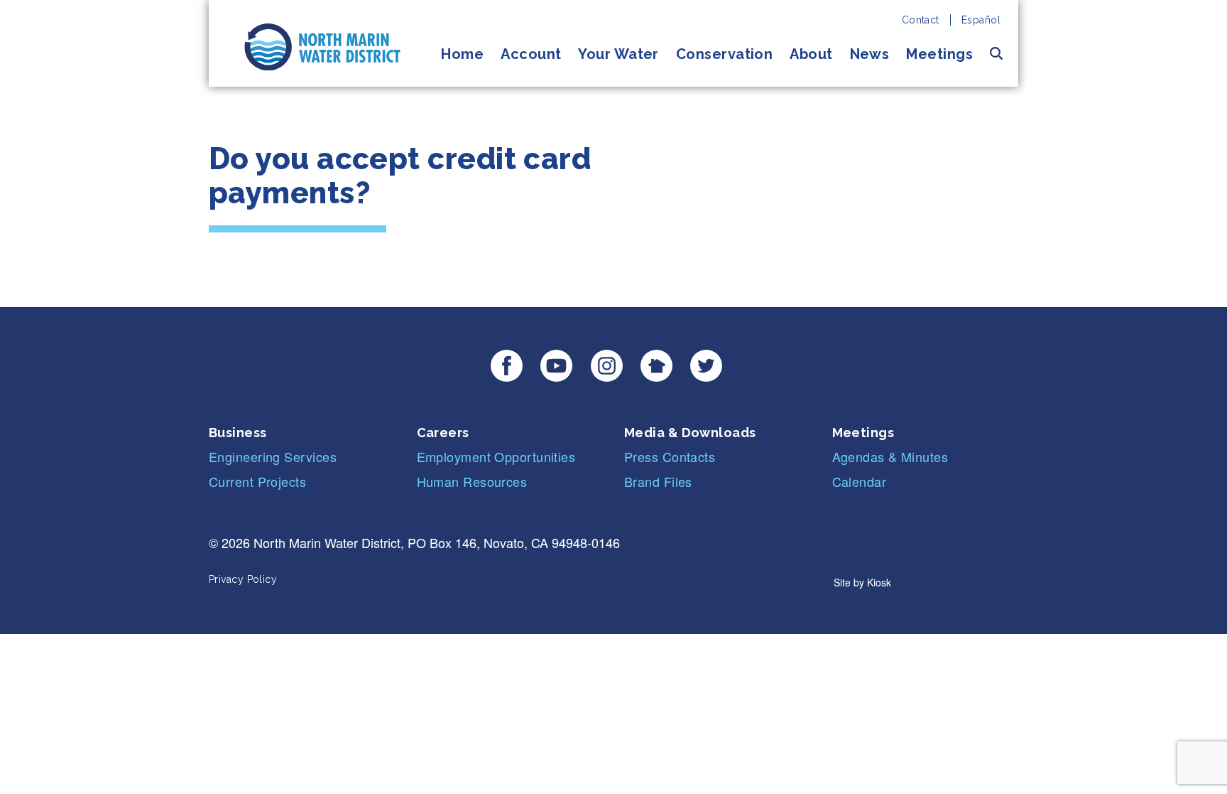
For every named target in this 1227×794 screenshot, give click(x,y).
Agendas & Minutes (890, 456)
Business (238, 432)
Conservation (724, 54)
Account (531, 54)
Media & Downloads (690, 432)
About (811, 54)
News (870, 54)
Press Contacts (669, 456)
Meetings (939, 54)
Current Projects (257, 481)
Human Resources (472, 481)
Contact (920, 20)
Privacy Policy (243, 579)
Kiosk (879, 582)
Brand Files (658, 481)
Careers (443, 432)
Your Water (618, 54)
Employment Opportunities (496, 456)
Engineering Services (273, 456)
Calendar (859, 481)
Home (462, 54)
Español (980, 20)
